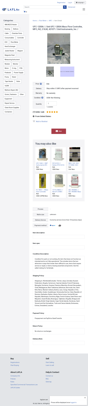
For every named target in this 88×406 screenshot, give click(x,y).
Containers (8, 112)
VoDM (7, 86)
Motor (7, 68)
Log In (70, 2)
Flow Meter (14, 42)
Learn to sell (50, 365)
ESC (6, 42)
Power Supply (18, 72)
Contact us (49, 376)
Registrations (15, 362)
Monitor (15, 64)
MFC (50, 20)
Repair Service (9, 103)
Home (35, 20)
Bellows (15, 29)
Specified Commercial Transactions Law (24, 384)
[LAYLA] (10, 9)
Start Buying (15, 365)
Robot (14, 77)
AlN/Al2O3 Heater (11, 24)
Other (22, 94)
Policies (13, 379)
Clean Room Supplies (12, 107)
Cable (7, 33)
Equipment (8, 99)
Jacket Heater (9, 51)
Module (7, 64)
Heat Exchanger (10, 46)
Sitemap (49, 382)
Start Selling (50, 362)
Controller (20, 38)
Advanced (71, 7)
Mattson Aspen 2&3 (11, 90)
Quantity (39, 104)
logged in (73, 402)
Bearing (7, 29)
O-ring (14, 68)
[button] (44, 396)
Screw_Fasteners (11, 94)
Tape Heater (9, 81)
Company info (15, 376)
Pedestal (8, 72)
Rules (12, 382)
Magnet (20, 51)
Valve (18, 81)
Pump (7, 77)
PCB (21, 68)
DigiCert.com (44, 399)
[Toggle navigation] (84, 9)
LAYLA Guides (15, 387)
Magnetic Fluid (9, 55)
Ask (60, 131)
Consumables (9, 38)
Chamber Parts (17, 33)
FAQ (47, 379)
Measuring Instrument (12, 59)
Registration (61, 2)
